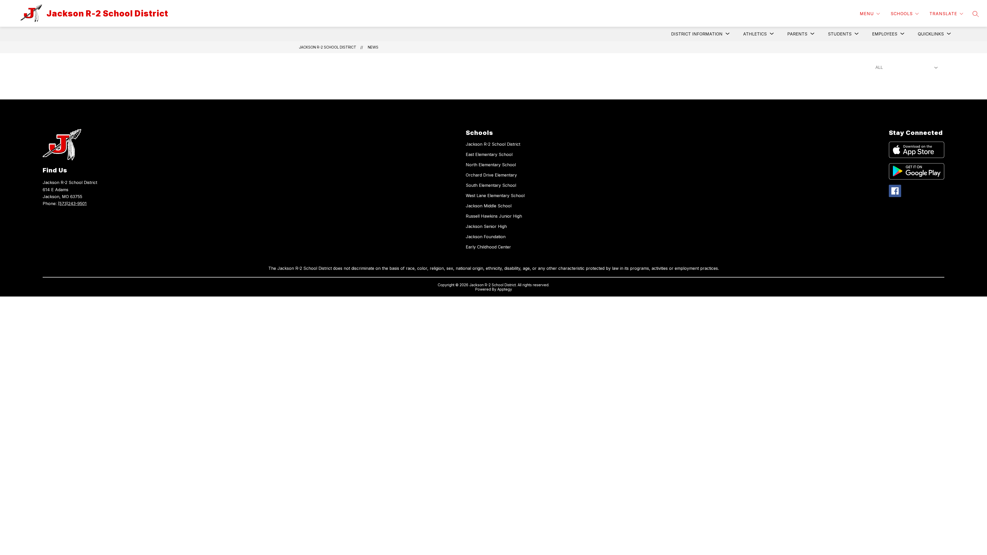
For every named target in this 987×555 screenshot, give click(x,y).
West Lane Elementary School (495, 195)
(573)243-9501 (72, 203)
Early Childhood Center (488, 246)
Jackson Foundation (486, 236)
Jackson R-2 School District (327, 47)
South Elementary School (491, 185)
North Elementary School (491, 164)
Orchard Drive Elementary (491, 175)
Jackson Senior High (486, 226)
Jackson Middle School (488, 205)
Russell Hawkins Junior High (494, 216)
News (373, 47)
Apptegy (504, 289)
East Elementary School (489, 154)
